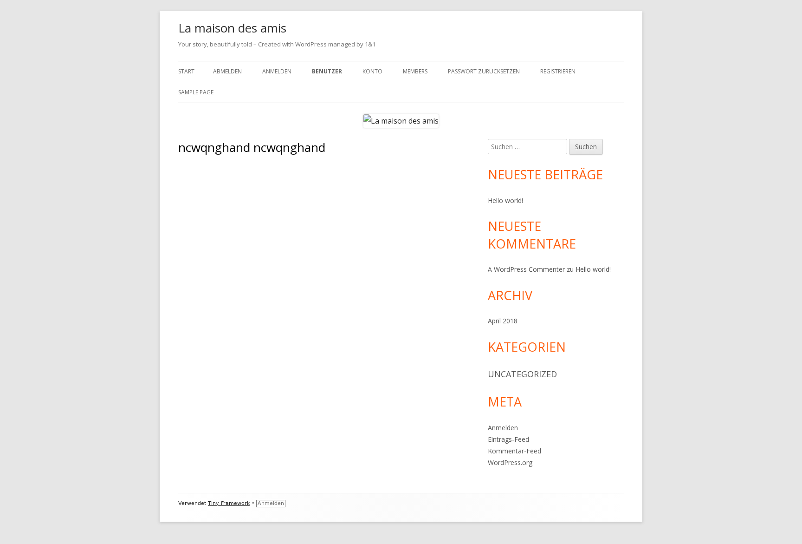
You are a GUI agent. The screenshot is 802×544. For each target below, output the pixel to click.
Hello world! (505, 200)
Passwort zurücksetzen (484, 71)
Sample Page (195, 92)
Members (415, 71)
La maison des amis (232, 28)
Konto (372, 71)
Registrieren (558, 71)
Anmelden (276, 71)
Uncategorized (522, 374)
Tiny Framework (229, 503)
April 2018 (502, 320)
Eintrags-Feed (508, 439)
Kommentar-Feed (514, 450)
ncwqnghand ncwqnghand (335, 187)
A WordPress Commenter (526, 269)
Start (186, 71)
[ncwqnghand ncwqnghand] (227, 173)
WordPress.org (510, 462)
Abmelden (227, 71)
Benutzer (327, 71)
